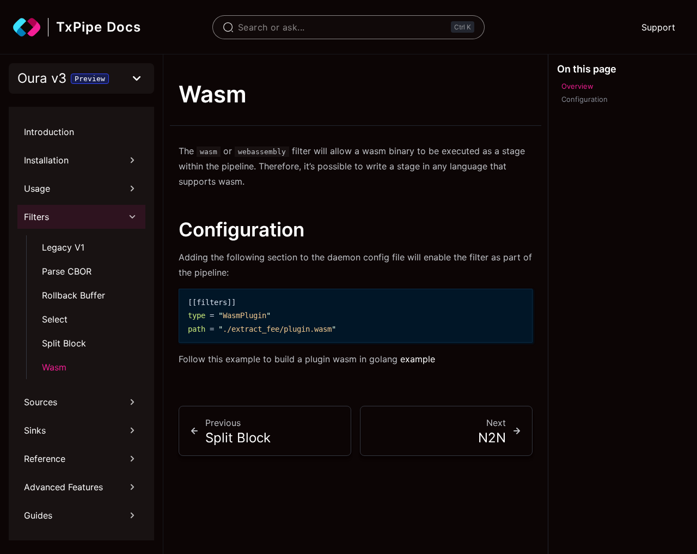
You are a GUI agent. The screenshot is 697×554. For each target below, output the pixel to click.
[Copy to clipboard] (519, 301)
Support (658, 27)
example (417, 359)
